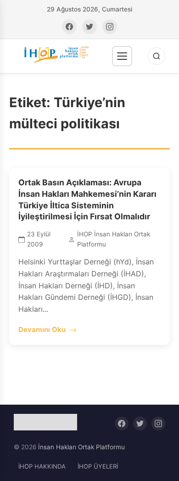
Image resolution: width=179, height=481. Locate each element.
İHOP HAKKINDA (42, 466)
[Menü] (122, 56)
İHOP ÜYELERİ (98, 466)
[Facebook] (69, 26)
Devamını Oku (42, 329)
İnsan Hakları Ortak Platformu (81, 447)
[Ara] (156, 56)
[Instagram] (109, 26)
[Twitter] (89, 26)
